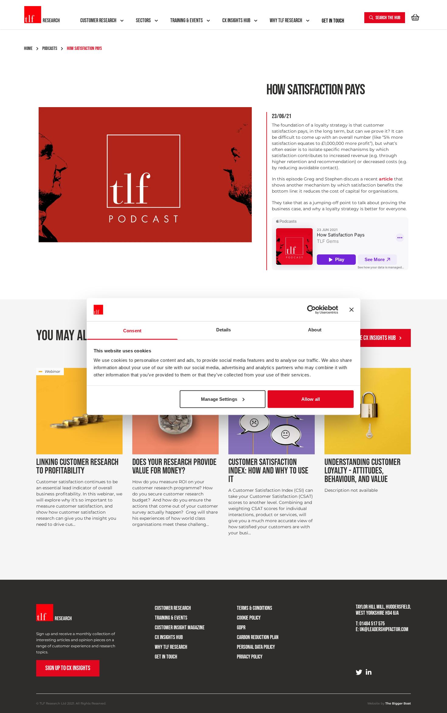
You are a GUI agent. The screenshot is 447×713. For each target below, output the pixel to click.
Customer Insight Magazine (180, 627)
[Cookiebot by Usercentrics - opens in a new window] (311, 309)
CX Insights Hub (169, 637)
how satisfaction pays (84, 48)
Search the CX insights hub (367, 338)
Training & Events (171, 618)
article (386, 179)
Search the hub (387, 18)
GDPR (241, 627)
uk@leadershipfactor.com (384, 629)
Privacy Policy (249, 657)
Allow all (310, 398)
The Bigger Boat (398, 703)
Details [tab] (223, 329)
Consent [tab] (132, 330)
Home (28, 48)
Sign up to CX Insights (67, 668)
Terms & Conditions (254, 608)
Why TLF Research (171, 647)
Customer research (173, 608)
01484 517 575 (372, 623)
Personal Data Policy (256, 647)
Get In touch (333, 21)
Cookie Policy (249, 618)
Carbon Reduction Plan (258, 637)
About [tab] (314, 329)
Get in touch (166, 657)
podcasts (49, 48)
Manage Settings (219, 398)
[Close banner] (351, 310)
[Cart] (415, 18)
